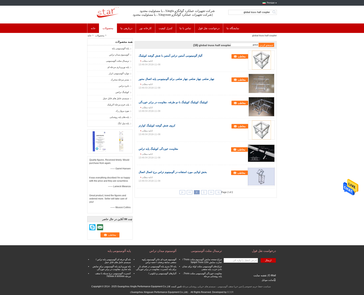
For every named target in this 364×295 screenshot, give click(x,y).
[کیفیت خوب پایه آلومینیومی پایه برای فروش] (98, 141)
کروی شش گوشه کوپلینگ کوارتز (157, 125)
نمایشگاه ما (233, 28)
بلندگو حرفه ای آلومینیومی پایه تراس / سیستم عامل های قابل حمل (113, 261)
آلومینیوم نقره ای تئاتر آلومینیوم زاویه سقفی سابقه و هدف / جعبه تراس (159, 261)
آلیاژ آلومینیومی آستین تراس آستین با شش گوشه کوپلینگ (170, 55)
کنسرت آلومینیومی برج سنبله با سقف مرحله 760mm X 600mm (113, 275)
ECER (230, 292)
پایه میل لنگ (123, 123)
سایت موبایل (268, 280)
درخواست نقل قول (209, 28)
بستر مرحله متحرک (120, 79)
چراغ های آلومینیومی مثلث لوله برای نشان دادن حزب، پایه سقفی (202, 268)
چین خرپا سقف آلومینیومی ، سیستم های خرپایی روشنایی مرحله (212, 286)
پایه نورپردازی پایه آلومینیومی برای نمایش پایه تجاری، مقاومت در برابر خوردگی (112, 268)
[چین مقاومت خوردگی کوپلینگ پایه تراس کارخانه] (261, 153)
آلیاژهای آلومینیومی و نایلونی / (162, 273)
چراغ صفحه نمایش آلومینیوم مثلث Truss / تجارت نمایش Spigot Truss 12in (202, 261)
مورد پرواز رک (122, 111)
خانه (93, 28)
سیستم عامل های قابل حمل (116, 98)
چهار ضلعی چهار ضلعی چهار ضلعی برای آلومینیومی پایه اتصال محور (176, 78)
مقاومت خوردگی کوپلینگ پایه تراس (158, 148)
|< (218, 192)
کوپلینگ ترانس (122, 92)
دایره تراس (124, 86)
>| (182, 192)
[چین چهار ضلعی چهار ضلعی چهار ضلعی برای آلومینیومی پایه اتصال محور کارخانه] (261, 83)
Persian (271, 3)
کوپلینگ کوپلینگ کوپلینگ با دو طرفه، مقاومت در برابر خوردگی (173, 102)
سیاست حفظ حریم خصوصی (257, 286)
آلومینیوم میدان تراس (119, 54)
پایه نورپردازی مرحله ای (118, 67)
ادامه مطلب (147, 61)
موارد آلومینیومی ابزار (119, 73)
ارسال (268, 260)
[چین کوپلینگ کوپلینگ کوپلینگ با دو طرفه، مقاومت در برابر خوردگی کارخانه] (261, 106)
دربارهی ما (126, 28)
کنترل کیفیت (166, 28)
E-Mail (272, 275)
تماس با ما (185, 28)
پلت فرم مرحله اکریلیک (118, 104)
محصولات (108, 28)
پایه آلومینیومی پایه (120, 48)
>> (189, 192)
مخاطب (242, 56)
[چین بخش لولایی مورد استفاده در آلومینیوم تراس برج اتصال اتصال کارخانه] (261, 176)
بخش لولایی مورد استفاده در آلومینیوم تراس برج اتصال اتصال (173, 172)
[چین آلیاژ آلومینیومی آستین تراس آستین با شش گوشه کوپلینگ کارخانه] (261, 60)
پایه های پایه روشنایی (119, 117)
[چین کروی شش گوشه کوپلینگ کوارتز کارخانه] (261, 130)
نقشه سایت (260, 275)
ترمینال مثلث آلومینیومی (117, 61)
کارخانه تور (145, 28)
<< (211, 192)
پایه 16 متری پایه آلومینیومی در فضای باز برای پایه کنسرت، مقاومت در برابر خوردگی (156, 268)
